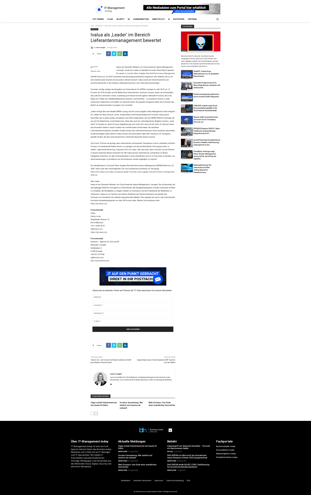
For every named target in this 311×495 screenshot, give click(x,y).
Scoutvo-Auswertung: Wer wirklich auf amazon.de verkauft (131, 405)
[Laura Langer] (92, 47)
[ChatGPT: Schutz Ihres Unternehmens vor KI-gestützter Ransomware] (187, 74)
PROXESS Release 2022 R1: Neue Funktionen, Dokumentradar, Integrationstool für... (207, 131)
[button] (217, 19)
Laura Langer (100, 47)
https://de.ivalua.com (99, 204)
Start (92, 26)
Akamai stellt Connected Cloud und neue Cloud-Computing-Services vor (206, 119)
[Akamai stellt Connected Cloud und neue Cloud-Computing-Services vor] (187, 120)
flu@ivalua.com (97, 229)
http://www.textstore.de (100, 261)
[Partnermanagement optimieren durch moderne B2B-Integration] (187, 97)
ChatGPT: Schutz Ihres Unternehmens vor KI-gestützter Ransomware (206, 73)
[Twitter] (114, 53)
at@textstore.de (97, 257)
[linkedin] (111, 384)
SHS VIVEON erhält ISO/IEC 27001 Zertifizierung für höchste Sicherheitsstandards (188, 465)
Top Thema (185, 77)
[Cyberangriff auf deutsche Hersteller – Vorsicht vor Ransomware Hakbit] (200, 41)
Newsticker (99, 26)
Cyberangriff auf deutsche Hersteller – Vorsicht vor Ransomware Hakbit (188, 447)
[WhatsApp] (119, 53)
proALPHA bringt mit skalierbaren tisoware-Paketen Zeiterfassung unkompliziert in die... (207, 142)
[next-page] (96, 413)
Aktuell (184, 50)
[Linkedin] (125, 53)
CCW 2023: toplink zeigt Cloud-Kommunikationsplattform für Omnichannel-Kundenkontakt (206, 108)
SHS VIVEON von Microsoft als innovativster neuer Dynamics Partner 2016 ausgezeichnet (187, 456)
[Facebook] (108, 53)
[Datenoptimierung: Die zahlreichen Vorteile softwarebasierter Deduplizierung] (187, 168)
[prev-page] (92, 413)
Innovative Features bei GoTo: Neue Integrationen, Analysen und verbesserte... (207, 85)
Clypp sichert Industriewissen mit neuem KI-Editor (137, 447)
